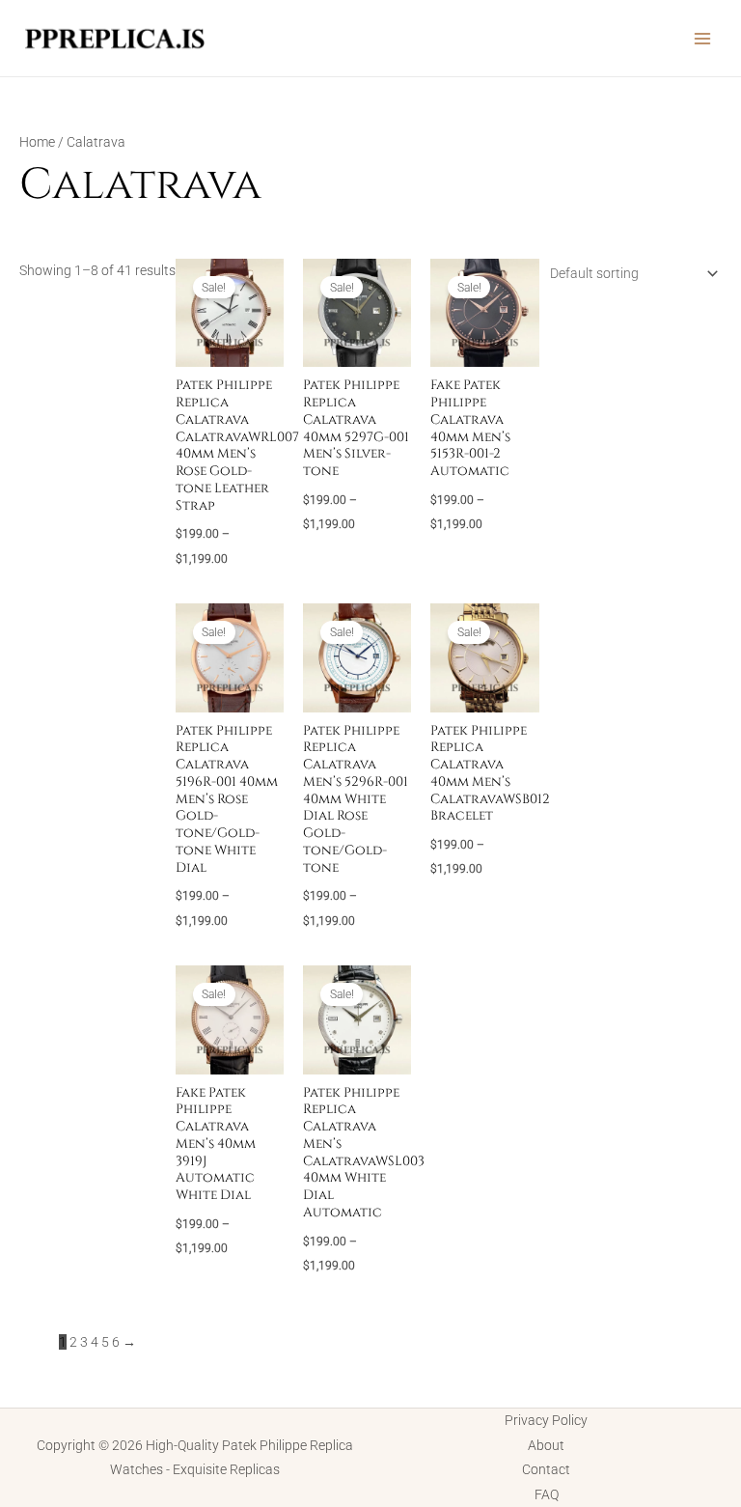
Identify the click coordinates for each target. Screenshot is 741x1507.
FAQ (547, 1494)
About (546, 1445)
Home (37, 142)
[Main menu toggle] (703, 38)
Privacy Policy (546, 1420)
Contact (546, 1469)
